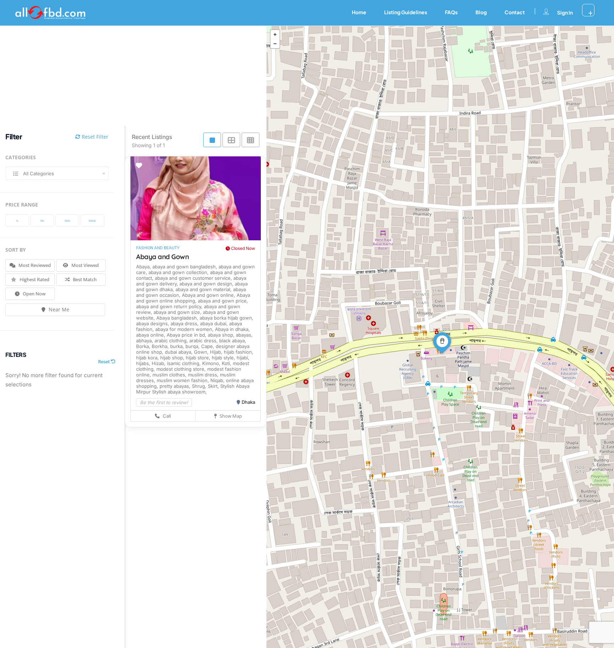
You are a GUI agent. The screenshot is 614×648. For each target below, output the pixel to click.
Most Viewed (84, 265)
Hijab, (217, 352)
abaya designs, (153, 323)
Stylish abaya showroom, (179, 392)
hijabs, (144, 363)
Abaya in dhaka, (232, 329)
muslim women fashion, (183, 380)
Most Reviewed (34, 265)
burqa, (193, 346)
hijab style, (224, 357)
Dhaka (248, 402)
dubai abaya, (179, 352)
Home (359, 12)
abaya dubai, (214, 323)
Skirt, (214, 386)
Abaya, (144, 266)
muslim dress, (204, 374)
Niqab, (218, 380)
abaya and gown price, (223, 301)
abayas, (244, 335)
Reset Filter (94, 136)
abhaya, (145, 340)
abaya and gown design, (207, 283)
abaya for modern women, (185, 329)
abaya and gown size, (178, 312)
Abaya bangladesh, (178, 318)
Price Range (21, 204)
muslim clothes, (170, 374)
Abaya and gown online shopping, (193, 298)
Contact (515, 12)
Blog (481, 12)
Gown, (202, 352)
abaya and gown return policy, (170, 306)
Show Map (230, 416)
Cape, (208, 346)
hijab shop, (173, 357)
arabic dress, (204, 340)
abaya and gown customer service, (194, 278)
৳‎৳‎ (42, 220)
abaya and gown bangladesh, (185, 266)
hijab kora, (148, 357)
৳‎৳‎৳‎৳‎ (92, 220)
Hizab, (159, 363)
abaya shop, (222, 335)
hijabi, (243, 357)
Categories (20, 157)
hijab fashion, (238, 352)
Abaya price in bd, (187, 335)
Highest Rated (33, 279)
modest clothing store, (181, 369)
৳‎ (17, 220)
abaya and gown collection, (179, 272)
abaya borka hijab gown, (226, 318)
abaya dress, (185, 323)
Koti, (227, 363)
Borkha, (161, 346)
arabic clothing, (172, 340)
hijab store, (199, 357)
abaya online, (151, 335)
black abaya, (232, 340)
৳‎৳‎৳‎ (67, 220)
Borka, (144, 346)
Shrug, (200, 386)
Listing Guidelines (405, 12)
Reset (104, 361)
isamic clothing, (184, 363)
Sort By (15, 249)
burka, (177, 346)
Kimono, (212, 363)
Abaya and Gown (162, 256)
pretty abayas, (176, 386)
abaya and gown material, (204, 289)
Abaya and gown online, (209, 295)
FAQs (451, 12)
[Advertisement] (128, 75)
